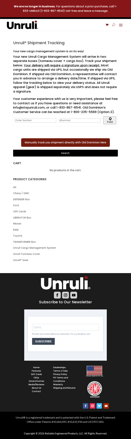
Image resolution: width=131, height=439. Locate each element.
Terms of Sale (60, 370)
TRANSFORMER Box (24, 242)
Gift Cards (19, 211)
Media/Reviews (36, 384)
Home (36, 367)
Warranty (58, 384)
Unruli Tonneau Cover (26, 254)
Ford (16, 205)
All (14, 187)
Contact (36, 391)
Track (110, 122)
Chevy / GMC (21, 193)
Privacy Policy (60, 374)
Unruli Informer (36, 381)
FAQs (36, 377)
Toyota (17, 235)
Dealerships (59, 367)
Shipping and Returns (64, 387)
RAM (15, 229)
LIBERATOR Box (22, 217)
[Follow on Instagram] (65, 295)
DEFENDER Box (21, 199)
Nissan (17, 223)
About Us (36, 387)
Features (36, 370)
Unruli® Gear (20, 260)
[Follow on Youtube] (73, 295)
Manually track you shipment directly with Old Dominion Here (65, 142)
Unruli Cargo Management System (34, 248)
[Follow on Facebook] (57, 295)
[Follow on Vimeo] (99, 406)
